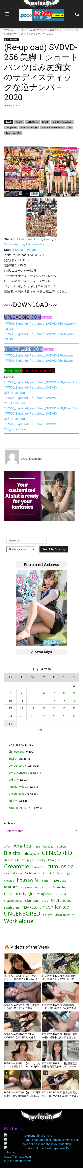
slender (32, 900)
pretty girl (24, 894)
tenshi (26, 453)
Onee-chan (60, 887)
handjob (9, 880)
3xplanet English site (38, 1135)
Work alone (18, 921)
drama (17, 873)
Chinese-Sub (16, 751)
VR (73, 914)
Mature (11, 887)
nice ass (45, 887)
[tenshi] (12, 457)
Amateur (23, 846)
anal (38, 846)
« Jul (40, 729)
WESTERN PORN (19, 807)
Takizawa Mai (13, 133)
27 (44, 716)
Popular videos (18, 786)
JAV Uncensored (18, 772)
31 (10, 723)
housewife (28, 880)
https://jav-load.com (17, 1156)
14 (53, 701)
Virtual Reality (62, 914)
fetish (45, 121)
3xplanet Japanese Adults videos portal (52, 1139)
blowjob (31, 853)
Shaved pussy (13, 901)
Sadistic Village (29, 127)
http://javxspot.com (31, 458)
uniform (47, 914)
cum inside (61, 866)
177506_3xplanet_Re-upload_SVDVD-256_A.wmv (39, 355)
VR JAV (12, 800)
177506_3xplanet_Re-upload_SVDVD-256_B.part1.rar (41, 408)
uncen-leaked (54, 907)
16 (74, 701)
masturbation (59, 880)
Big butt (61, 846)
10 (10, 701)
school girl (61, 894)
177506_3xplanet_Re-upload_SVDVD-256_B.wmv (39, 361)
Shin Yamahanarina (52, 127)
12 (32, 701)
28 (53, 716)
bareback (48, 846)
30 (74, 716)
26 (32, 716)
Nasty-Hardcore (29, 887)
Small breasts (61, 901)
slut (69, 127)
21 (53, 708)
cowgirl (54, 860)
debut (7, 873)
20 (44, 708)
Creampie (16, 866)
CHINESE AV (16, 744)
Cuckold (38, 867)
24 (10, 716)
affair (7, 846)
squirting (11, 907)
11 (21, 701)
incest (45, 880)
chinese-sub (11, 860)
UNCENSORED (22, 914)
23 (74, 708)
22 (63, 708)
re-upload (11, 127)
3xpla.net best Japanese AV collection (46, 1144)
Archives (9, 823)
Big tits (12, 853)
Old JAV (13, 779)
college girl (28, 860)
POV (8, 894)
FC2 (51, 873)
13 (44, 701)
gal (69, 873)
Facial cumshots (35, 873)
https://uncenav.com (17, 1160)
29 (63, 716)
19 (32, 708)
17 (10, 708)
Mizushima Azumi (62, 121)
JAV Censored (12, 30)
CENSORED (32, 121)
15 (63, 701)
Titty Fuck (29, 907)
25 (21, 716)
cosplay (40, 860)
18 (21, 708)
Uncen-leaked (17, 793)
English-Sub (15, 758)
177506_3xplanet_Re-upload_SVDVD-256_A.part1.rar (41, 382)
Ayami (19, 121)
